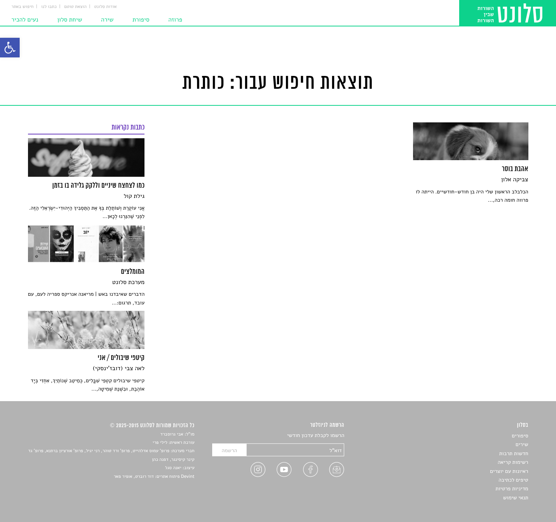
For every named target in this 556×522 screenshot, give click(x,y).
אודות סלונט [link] (105, 7)
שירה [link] (107, 19)
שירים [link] (522, 444)
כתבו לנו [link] (49, 7)
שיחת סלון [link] (69, 19)
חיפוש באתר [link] (22, 7)
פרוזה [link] (175, 19)
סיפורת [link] (140, 19)
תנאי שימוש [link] (515, 497)
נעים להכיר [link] (24, 19)
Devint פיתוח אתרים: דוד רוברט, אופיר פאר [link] (154, 477)
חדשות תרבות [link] (513, 453)
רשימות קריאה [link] (513, 462)
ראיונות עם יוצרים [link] (509, 471)
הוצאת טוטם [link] (75, 7)
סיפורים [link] (520, 435)
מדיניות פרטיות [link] (511, 488)
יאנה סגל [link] (173, 468)
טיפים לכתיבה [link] (513, 479)
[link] (10, 47)
